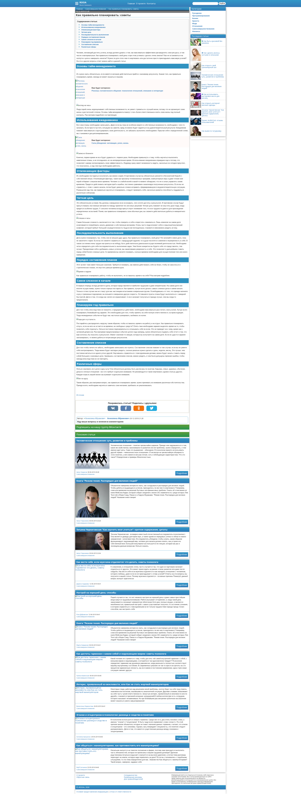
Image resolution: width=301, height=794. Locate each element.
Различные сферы (88, 47)
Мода (194, 23)
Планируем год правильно (92, 42)
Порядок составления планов (93, 37)
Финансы (196, 31)
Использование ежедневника (93, 27)
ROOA (82, 2)
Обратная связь (82, 777)
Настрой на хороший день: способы (96, 592)
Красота (195, 21)
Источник (80, 395)
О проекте (141, 3)
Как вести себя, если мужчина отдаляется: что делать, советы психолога (117, 562)
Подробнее (181, 473)
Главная (131, 3)
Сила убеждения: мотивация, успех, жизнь (110, 143)
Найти (222, 3)
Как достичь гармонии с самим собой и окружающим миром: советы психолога (121, 653)
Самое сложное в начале (91, 39)
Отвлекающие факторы (90, 30)
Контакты (151, 3)
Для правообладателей (133, 779)
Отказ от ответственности (120, 792)
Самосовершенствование (85, 474)
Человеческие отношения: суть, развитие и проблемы (107, 440)
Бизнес (195, 18)
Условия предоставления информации (92, 792)
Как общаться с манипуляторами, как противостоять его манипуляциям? (117, 745)
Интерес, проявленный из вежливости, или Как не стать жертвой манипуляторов (122, 684)
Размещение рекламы (133, 777)
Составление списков (90, 44)
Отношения (197, 26)
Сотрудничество (130, 775)
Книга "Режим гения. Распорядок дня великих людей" (107, 480)
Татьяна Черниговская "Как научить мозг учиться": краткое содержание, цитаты (121, 529)
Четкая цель (86, 32)
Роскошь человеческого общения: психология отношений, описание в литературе (127, 91)
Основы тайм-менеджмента (92, 25)
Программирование (201, 16)
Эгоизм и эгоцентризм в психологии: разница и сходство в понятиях (115, 714)
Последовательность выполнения (95, 35)
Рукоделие (197, 13)
